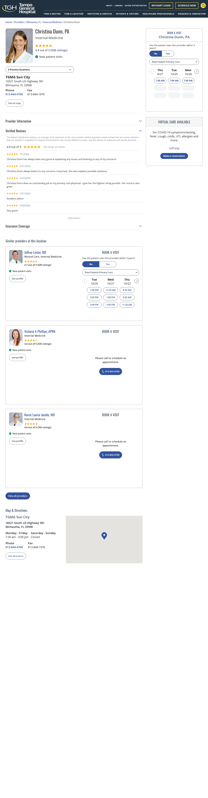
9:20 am (127, 297)
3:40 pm (94, 304)
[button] (40, 70)
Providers (19, 22)
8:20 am (127, 290)
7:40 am (94, 290)
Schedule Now (187, 5)
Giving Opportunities (136, 5)
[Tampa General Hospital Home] (19, 10)
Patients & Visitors (127, 14)
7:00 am (160, 80)
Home (9, 22)
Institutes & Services (99, 14)
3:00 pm (94, 297)
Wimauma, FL (33, 22)
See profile (17, 278)
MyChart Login (161, 5)
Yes (108, 264)
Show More (73, 218)
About (109, 5)
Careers (119, 5)
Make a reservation (174, 156)
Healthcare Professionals (158, 14)
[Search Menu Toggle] (203, 5)
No (91, 264)
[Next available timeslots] (136, 281)
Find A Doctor (52, 14)
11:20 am (111, 290)
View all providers (17, 496)
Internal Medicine (52, 22)
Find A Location (73, 14)
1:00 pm (110, 297)
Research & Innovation (192, 14)
